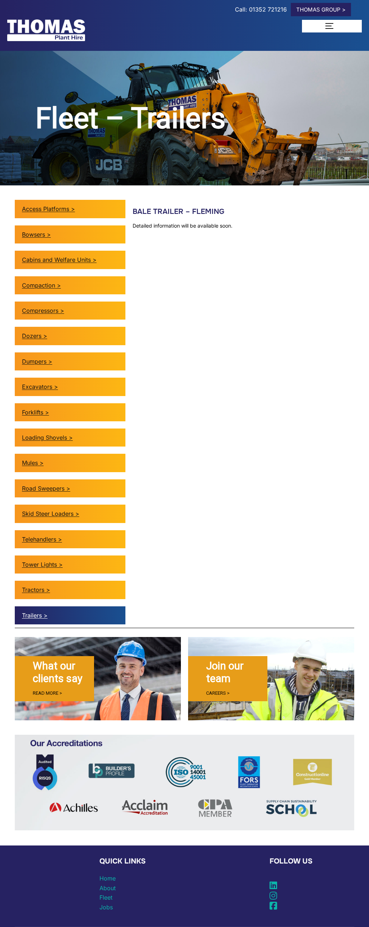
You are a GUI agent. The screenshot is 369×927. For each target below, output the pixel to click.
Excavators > (40, 386)
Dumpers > (37, 361)
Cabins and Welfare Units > (59, 259)
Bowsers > (36, 234)
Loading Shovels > (47, 437)
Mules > (33, 462)
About (107, 888)
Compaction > (41, 285)
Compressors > (43, 310)
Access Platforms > (48, 208)
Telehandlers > (42, 539)
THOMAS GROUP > (321, 9)
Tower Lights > (42, 564)
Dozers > (34, 335)
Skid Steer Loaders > (50, 513)
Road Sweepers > (46, 488)
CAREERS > (218, 693)
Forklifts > (35, 412)
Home (107, 878)
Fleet (105, 897)
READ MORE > (47, 693)
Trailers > (35, 615)
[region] (98, 678)
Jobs (106, 907)
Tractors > (36, 589)
